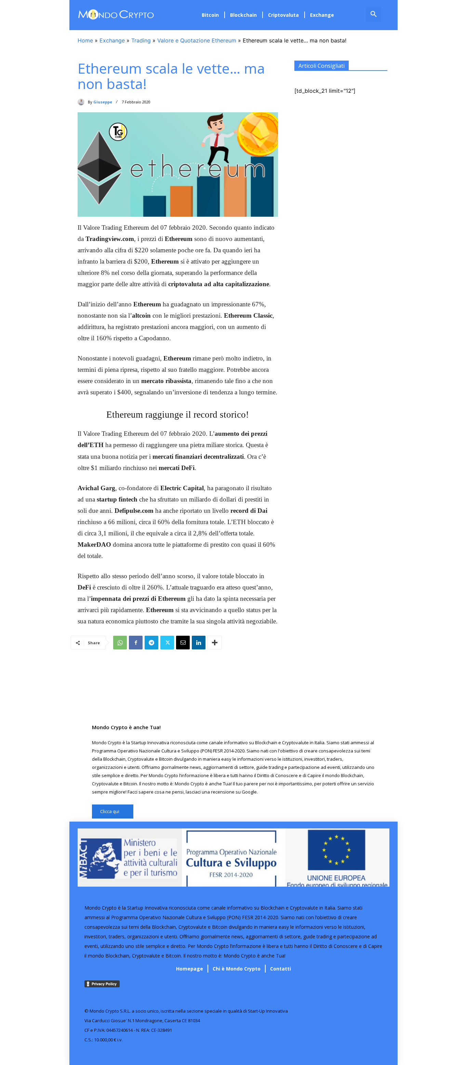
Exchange (112, 40)
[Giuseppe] (83, 102)
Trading (141, 40)
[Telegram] (151, 642)
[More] (215, 642)
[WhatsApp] (120, 642)
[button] (373, 14)
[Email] (183, 642)
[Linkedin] (198, 642)
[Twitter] (167, 642)
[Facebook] (136, 642)
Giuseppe (102, 101)
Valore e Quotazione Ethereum (196, 40)
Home (85, 40)
